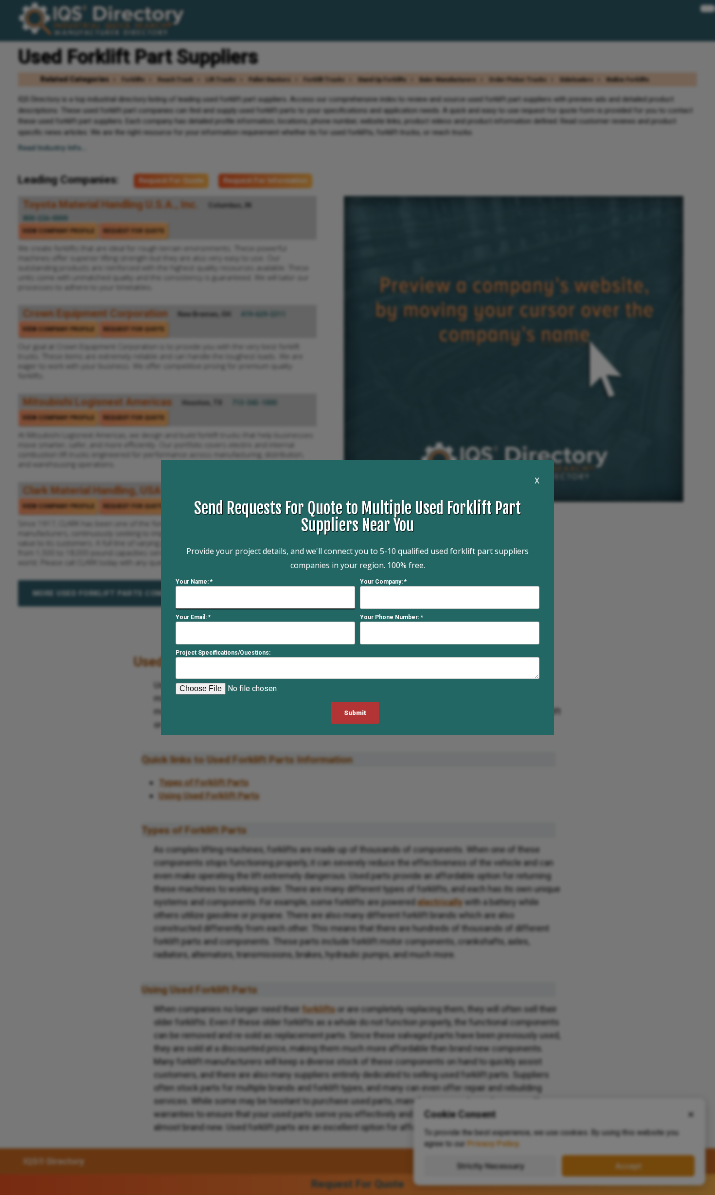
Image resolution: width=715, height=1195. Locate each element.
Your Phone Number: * (391, 617)
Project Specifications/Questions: (223, 652)
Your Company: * (383, 581)
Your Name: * (194, 581)
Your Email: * (193, 617)
